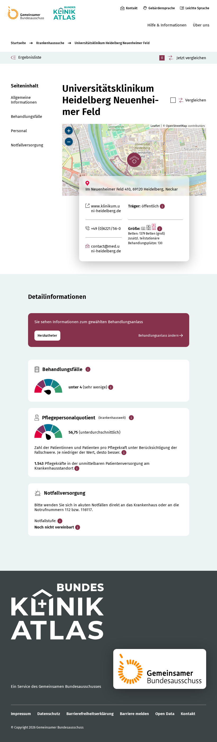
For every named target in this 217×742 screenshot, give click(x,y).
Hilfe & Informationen (167, 25)
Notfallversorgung (27, 145)
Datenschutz (48, 713)
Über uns (201, 25)
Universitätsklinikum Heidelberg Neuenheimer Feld (112, 43)
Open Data (164, 713)
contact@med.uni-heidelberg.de (106, 248)
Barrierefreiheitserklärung (90, 713)
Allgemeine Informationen (24, 100)
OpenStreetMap (176, 126)
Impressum (21, 713)
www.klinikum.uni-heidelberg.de (106, 208)
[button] (134, 160)
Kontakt (132, 8)
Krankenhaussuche (50, 43)
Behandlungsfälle (26, 116)
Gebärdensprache (161, 8)
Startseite (18, 43)
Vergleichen (195, 100)
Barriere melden (134, 713)
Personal (19, 130)
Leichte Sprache (197, 8)
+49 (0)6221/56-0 (106, 228)
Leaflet (155, 126)
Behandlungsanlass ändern (158, 335)
